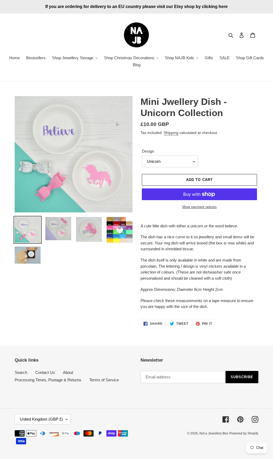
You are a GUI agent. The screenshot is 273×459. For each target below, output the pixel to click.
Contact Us (45, 372)
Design (148, 151)
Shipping (171, 132)
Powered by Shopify (243, 433)
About (68, 372)
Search (21, 372)
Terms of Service (104, 380)
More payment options (199, 207)
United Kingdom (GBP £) (41, 419)
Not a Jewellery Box (213, 433)
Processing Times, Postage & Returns (48, 380)
